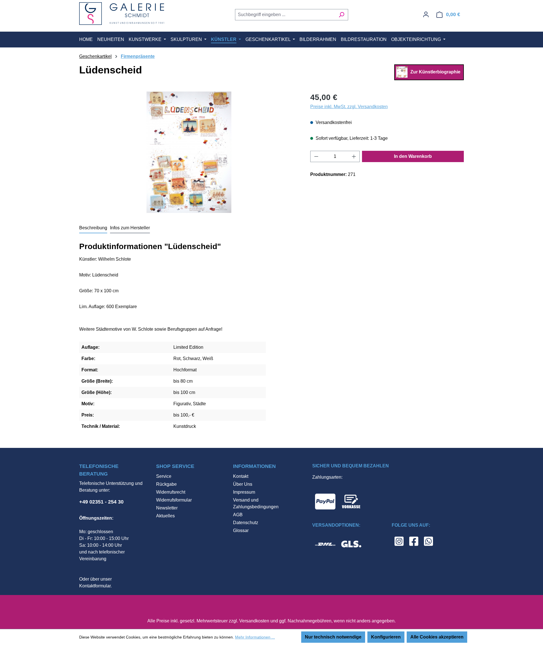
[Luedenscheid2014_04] (188, 152)
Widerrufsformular (174, 500)
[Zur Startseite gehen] (121, 13)
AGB (238, 514)
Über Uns (242, 484)
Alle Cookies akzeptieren (437, 637)
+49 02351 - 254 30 (101, 502)
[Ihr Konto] (426, 14)
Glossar (241, 530)
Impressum (244, 492)
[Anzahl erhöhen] (354, 156)
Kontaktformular (95, 585)
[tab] (93, 228)
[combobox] (285, 14)
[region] (189, 152)
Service (163, 476)
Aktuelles (165, 515)
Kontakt (240, 476)
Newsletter (167, 507)
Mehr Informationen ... (255, 637)
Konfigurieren (386, 637)
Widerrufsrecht (170, 492)
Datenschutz (245, 522)
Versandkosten (254, 620)
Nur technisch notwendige (333, 637)
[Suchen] (341, 14)
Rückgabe (166, 484)
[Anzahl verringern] (316, 156)
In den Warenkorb (413, 156)
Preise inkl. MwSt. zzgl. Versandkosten (349, 106)
